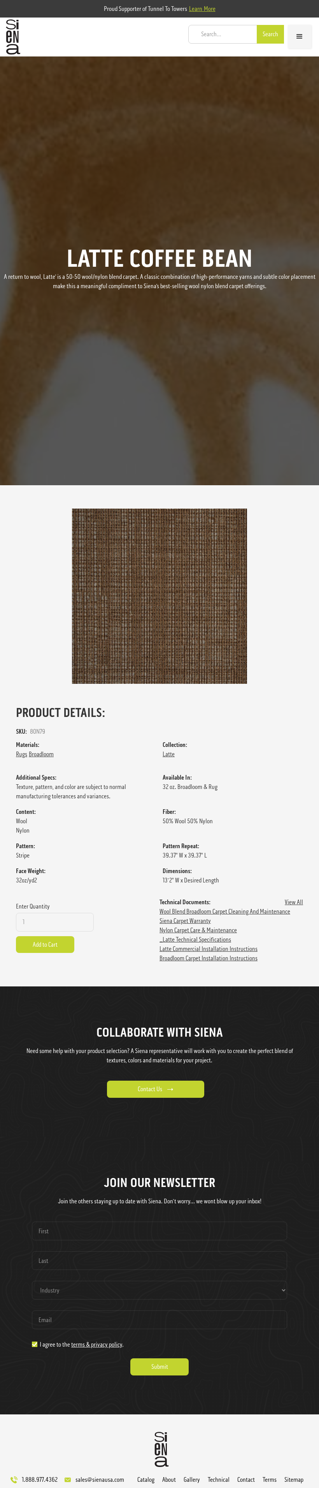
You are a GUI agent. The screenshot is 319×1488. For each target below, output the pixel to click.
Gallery (192, 1479)
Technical (219, 1479)
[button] (299, 36)
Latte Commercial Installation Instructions (209, 949)
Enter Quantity (33, 906)
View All (294, 902)
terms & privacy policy (96, 1344)
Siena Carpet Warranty (185, 920)
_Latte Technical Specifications (195, 939)
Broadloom (41, 754)
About (169, 1479)
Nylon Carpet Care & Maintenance (198, 930)
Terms (270, 1479)
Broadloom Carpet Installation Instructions (209, 958)
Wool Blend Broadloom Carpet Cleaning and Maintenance (225, 911)
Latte (169, 754)
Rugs (21, 754)
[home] (11, 37)
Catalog (145, 1479)
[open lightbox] (159, 596)
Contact (246, 1479)
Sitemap (293, 1479)
